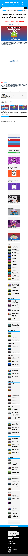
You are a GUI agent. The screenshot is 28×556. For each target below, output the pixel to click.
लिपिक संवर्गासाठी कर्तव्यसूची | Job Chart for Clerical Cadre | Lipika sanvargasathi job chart (16, 516)
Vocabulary (10, 538)
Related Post (3, 103)
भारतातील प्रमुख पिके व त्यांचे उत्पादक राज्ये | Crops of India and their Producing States (15, 424)
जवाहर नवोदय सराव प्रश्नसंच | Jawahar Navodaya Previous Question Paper (15, 319)
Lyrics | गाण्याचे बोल (14, 275)
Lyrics (17, 533)
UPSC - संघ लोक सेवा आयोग (14, 502)
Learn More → (13, 550)
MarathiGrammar (16, 534)
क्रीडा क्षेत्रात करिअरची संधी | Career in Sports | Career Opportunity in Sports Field (16, 495)
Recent (10, 436)
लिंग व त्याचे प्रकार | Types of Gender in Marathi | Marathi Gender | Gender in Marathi (15, 336)
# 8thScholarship (5, 88)
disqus (14, 116)
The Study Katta (14, 2)
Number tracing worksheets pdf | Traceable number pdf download (15, 472)
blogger (5, 116)
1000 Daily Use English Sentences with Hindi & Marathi (15, 377)
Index (15, 533)
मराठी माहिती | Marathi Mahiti (15, 272)
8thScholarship (3, 105)
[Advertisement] (14, 51)
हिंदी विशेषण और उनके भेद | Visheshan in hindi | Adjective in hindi (12, 10)
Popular (14, 436)
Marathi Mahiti (10, 534)
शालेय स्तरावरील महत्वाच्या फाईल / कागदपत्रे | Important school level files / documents (16, 509)
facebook (22, 116)
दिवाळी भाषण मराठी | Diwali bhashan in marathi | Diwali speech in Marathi (15, 396)
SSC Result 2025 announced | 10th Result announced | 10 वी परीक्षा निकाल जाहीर (15, 294)
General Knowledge (16, 532)
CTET (23, 10)
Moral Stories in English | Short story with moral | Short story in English (16, 418)
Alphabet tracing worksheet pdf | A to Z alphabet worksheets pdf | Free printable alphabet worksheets (15, 463)
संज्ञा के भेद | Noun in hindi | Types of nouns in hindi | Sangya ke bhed (16, 364)
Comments (18, 436)
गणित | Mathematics (14, 269)
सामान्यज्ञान (5, 82)
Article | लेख (13, 266)
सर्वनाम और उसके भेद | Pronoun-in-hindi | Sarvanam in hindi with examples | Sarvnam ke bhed (15, 361)
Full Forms (13, 278)
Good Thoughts (10, 533)
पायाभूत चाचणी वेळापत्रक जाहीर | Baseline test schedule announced (15, 290)
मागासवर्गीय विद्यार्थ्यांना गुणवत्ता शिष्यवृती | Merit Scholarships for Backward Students (15, 513)
